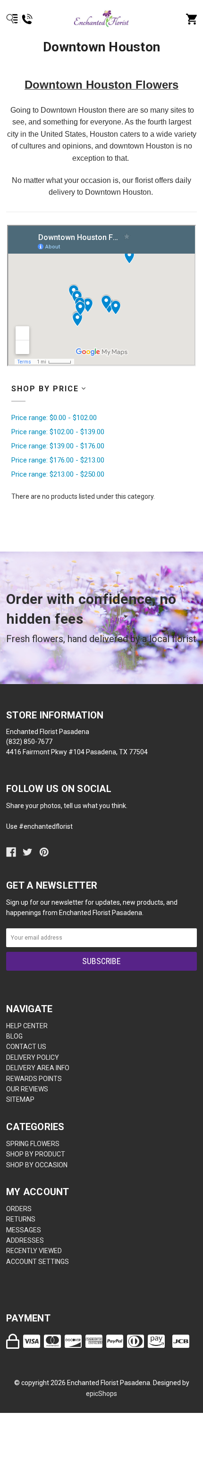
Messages (23, 1230)
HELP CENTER (27, 1026)
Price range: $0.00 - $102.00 (54, 417)
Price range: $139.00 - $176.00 (57, 446)
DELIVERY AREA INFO (37, 1068)
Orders (19, 1209)
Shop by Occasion (37, 1165)
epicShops (101, 1393)
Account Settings (37, 1261)
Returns (20, 1219)
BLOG (14, 1036)
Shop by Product (35, 1154)
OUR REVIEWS (27, 1089)
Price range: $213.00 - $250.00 (57, 474)
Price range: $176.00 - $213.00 (57, 460)
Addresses (25, 1240)
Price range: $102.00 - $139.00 (57, 432)
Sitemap (20, 1099)
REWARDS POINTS (34, 1078)
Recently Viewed (34, 1251)
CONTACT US (26, 1046)
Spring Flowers (32, 1143)
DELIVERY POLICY (32, 1057)
